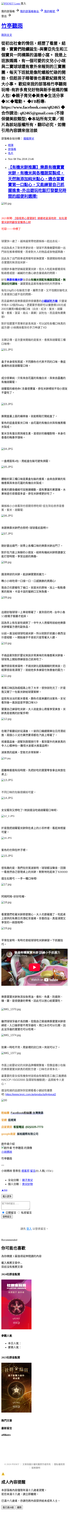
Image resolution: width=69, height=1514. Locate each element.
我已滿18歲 (8, 1507)
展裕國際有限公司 (27, 1134)
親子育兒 (27, 1180)
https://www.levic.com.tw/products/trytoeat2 (30, 1094)
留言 (33, 1170)
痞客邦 (25, 1170)
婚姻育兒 (28, 138)
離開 (19, 1507)
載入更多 (7, 1196)
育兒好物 (27, 1184)
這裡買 (12, 1120)
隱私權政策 (59, 1464)
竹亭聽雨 (12, 26)
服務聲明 (35, 1468)
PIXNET (15, 1464)
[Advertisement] (34, 1451)
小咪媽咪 (6, 1151)
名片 (10, 153)
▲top (4, 1190)
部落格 (12, 149)
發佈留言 (7, 1216)
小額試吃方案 (50, 301)
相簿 (10, 145)
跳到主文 (6, 35)
